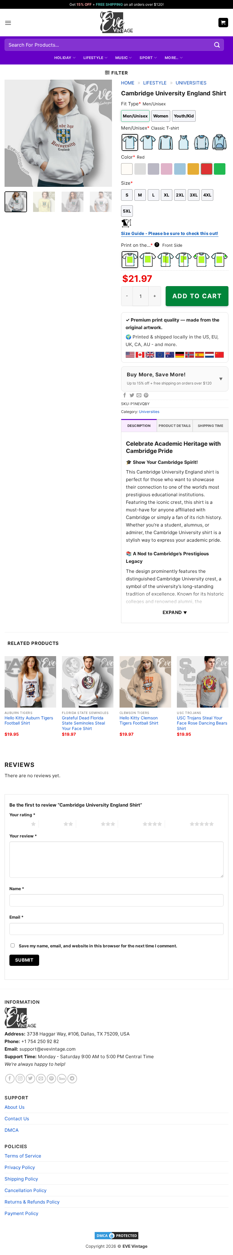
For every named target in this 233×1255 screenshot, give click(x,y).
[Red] (207, 169)
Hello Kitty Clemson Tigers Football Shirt (139, 720)
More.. (171, 57)
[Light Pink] (167, 169)
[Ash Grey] (140, 169)
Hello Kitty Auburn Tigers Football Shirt (29, 720)
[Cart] (223, 22)
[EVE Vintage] (20, 1017)
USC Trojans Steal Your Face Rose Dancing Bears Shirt (202, 723)
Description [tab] (138, 426)
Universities (191, 83)
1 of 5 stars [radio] (18, 823)
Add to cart (197, 296)
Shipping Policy (21, 1179)
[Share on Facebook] (124, 395)
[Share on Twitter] (132, 395)
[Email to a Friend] (139, 395)
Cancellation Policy (25, 1190)
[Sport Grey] (154, 169)
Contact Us (17, 1118)
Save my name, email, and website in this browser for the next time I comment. (98, 945)
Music (121, 57)
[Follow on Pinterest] (51, 1078)
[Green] (220, 169)
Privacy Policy (20, 1167)
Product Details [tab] (175, 426)
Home (127, 83)
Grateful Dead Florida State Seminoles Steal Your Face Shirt (83, 723)
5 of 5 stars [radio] (177, 823)
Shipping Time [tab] (210, 426)
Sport (146, 57)
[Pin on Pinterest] (146, 395)
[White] (127, 169)
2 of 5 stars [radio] (51, 823)
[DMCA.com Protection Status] (116, 1235)
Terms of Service (23, 1156)
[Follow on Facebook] (10, 1078)
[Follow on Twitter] (30, 1078)
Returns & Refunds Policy (32, 1202)
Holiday (63, 57)
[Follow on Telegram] (72, 1078)
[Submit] (217, 45)
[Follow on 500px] (61, 1078)
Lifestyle (93, 57)
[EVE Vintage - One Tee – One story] (116, 22)
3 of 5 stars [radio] (88, 823)
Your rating (22, 814)
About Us (15, 1107)
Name (16, 888)
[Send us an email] (41, 1078)
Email (16, 917)
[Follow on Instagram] (20, 1078)
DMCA (12, 1130)
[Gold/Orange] (193, 169)
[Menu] (8, 22)
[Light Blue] (180, 169)
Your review (23, 836)
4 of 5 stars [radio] (130, 823)
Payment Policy (21, 1213)
